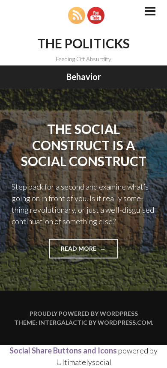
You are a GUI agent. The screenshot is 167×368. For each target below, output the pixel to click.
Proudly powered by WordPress (84, 313)
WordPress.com (125, 322)
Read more (89, 251)
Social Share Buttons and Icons (63, 350)
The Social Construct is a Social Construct (83, 145)
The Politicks (83, 43)
